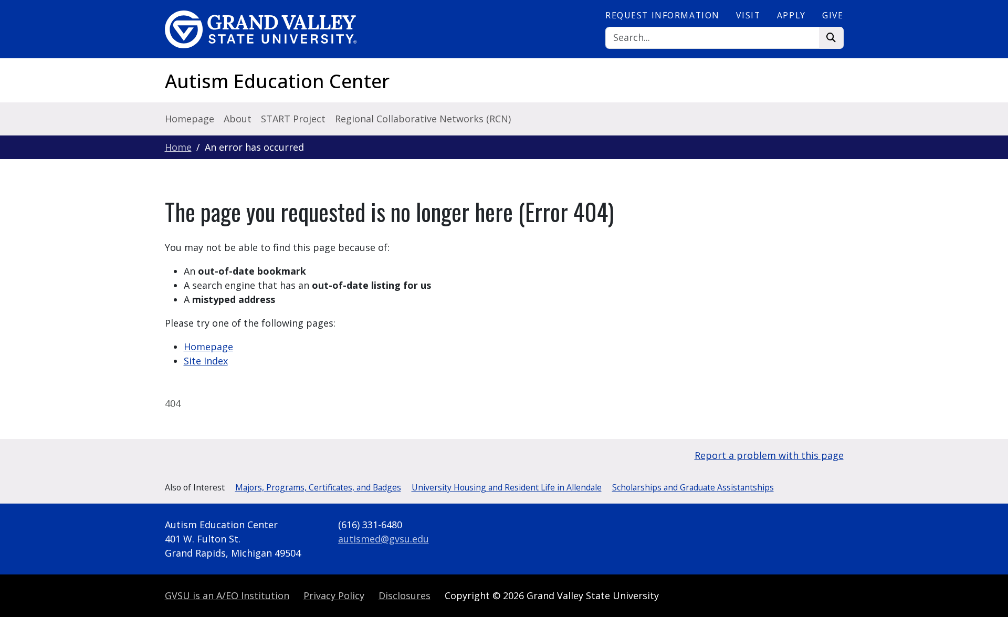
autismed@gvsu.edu (383, 538)
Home (178, 147)
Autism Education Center (277, 81)
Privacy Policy (333, 595)
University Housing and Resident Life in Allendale (507, 487)
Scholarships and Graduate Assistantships (693, 487)
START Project (293, 118)
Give (832, 15)
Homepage (189, 118)
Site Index (206, 360)
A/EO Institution (227, 595)
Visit (748, 15)
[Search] (831, 38)
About (237, 118)
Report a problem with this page (769, 455)
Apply (791, 15)
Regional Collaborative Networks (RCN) (423, 118)
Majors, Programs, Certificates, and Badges (318, 487)
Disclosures (404, 595)
